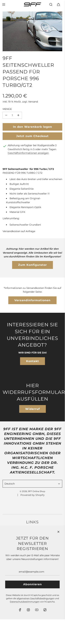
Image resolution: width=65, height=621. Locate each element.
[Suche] (51, 4)
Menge (7, 109)
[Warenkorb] (58, 4)
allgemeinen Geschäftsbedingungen (35, 598)
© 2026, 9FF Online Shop (32, 491)
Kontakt (32, 361)
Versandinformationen (32, 300)
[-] (6, 115)
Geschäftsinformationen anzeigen (28, 153)
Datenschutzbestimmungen (24, 601)
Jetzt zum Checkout (32, 136)
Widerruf (32, 409)
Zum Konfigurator (32, 264)
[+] (18, 115)
